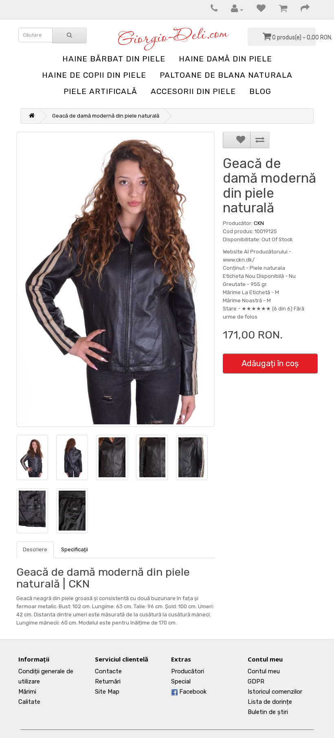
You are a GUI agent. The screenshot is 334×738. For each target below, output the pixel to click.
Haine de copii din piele (94, 75)
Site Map (107, 691)
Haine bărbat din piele (113, 58)
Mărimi (27, 691)
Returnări (108, 681)
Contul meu (264, 671)
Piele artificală (100, 91)
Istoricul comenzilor (275, 691)
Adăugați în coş (270, 363)
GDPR (256, 681)
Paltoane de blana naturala (226, 75)
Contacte (108, 671)
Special (181, 681)
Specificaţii (74, 549)
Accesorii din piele (193, 91)
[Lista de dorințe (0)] (257, 10)
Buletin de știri (268, 712)
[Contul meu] (233, 10)
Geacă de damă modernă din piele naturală (105, 116)
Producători (187, 671)
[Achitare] (301, 10)
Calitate (29, 701)
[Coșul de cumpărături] (279, 10)
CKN (259, 223)
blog (260, 91)
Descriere (35, 549)
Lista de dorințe (270, 701)
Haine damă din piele (225, 58)
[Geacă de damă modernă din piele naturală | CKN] (115, 279)
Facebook (192, 691)
